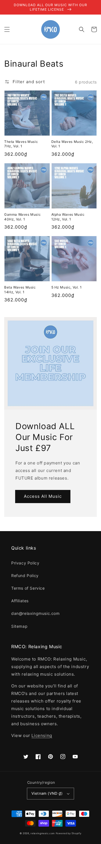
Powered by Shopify (69, 833)
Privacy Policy (25, 563)
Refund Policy (25, 575)
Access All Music (43, 496)
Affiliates (20, 600)
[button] (7, 29)
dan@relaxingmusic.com (35, 613)
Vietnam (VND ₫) (47, 793)
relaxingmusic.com (43, 833)
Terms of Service (28, 588)
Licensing (41, 735)
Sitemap (19, 626)
